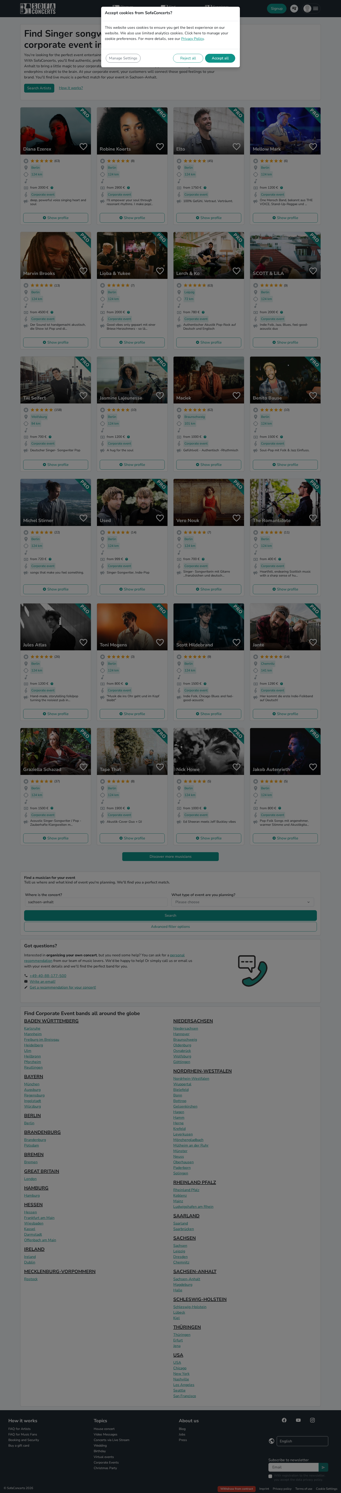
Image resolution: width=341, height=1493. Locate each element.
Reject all (188, 58)
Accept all (220, 58)
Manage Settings (123, 58)
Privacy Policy (192, 38)
